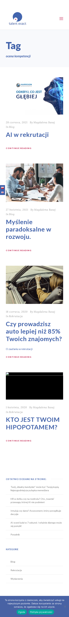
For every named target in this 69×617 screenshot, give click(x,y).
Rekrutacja (16, 316)
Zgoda (21, 612)
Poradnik (15, 534)
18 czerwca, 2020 (17, 311)
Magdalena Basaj (44, 122)
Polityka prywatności (41, 612)
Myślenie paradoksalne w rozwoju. (28, 229)
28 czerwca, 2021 (16, 122)
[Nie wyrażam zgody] (64, 606)
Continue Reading (18, 148)
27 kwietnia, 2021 (17, 209)
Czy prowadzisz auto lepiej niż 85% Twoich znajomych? (34, 331)
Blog (12, 126)
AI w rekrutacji (27, 134)
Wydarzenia (17, 578)
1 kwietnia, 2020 (16, 407)
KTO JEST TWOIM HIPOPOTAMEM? (33, 423)
